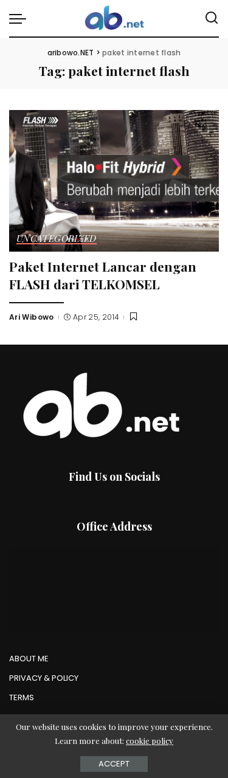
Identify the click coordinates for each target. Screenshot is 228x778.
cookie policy (149, 740)
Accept (114, 763)
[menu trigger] (20, 18)
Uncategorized (56, 239)
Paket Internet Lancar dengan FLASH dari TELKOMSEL (102, 275)
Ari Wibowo (31, 317)
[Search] (211, 18)
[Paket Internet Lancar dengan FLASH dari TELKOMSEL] (114, 181)
